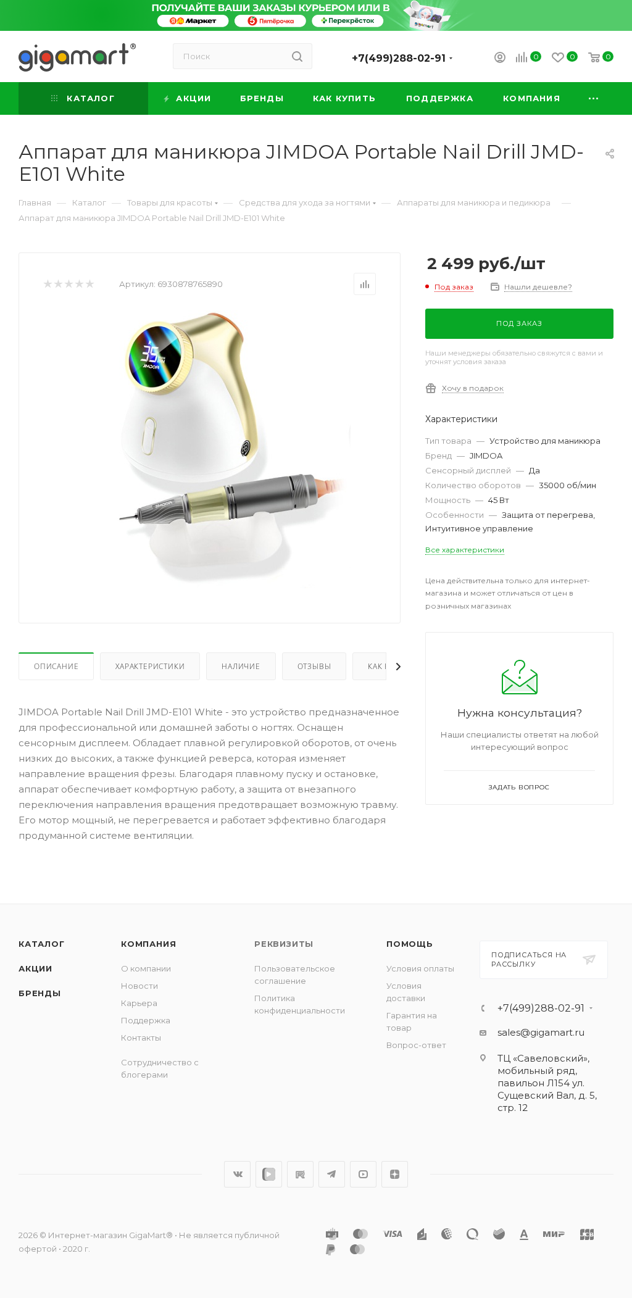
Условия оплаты (420, 968)
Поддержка (145, 1020)
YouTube (363, 1174)
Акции (35, 968)
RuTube (300, 1174)
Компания (148, 944)
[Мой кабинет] (499, 59)
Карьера (139, 1003)
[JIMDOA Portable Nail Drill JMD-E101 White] (230, 449)
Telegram (331, 1174)
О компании (146, 968)
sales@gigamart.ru (540, 1032)
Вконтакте (237, 1174)
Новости (139, 986)
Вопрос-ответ (416, 1045)
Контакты (141, 1037)
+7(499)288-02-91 (399, 58)
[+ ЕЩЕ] (594, 98)
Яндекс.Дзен (394, 1174)
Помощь (409, 944)
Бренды (40, 993)
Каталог (42, 944)
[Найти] (297, 56)
